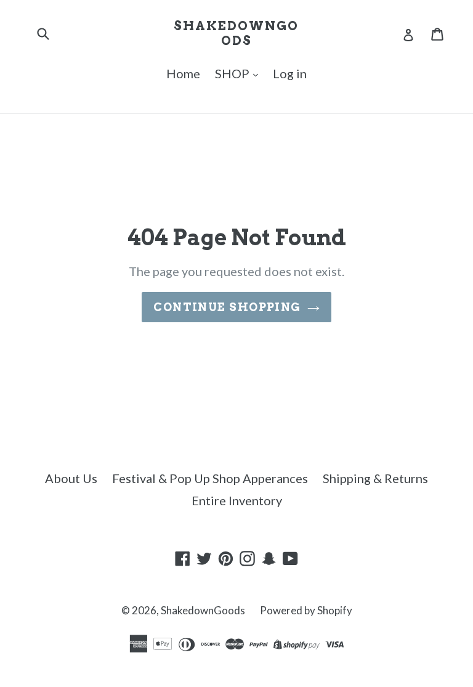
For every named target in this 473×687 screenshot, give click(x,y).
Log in (290, 73)
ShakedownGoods (236, 33)
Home (183, 73)
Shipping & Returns (375, 478)
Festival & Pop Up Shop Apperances (210, 478)
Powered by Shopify (306, 610)
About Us (71, 478)
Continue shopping (227, 307)
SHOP (233, 73)
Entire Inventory (237, 500)
